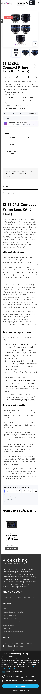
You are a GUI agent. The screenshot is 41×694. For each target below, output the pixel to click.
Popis (5, 186)
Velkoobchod (7, 628)
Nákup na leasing (8, 625)
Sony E (28, 152)
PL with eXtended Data (12, 152)
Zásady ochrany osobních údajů (13, 632)
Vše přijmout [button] (20, 686)
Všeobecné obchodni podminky (13, 612)
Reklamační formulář (9, 615)
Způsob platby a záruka (10, 618)
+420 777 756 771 (11, 643)
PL (28, 144)
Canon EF (12, 137)
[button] (16, 53)
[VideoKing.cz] (6, 3)
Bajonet (8, 133)
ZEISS (27, 174)
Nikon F (12, 144)
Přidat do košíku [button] (11, 548)
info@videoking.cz (26, 643)
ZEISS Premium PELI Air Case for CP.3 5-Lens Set (11, 538)
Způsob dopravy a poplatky (12, 622)
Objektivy (23, 171)
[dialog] (20, 672)
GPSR (8, 176)
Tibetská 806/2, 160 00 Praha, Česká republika (18, 598)
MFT (28, 137)
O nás (4, 609)
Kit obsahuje (9, 193)
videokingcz (8, 646)
